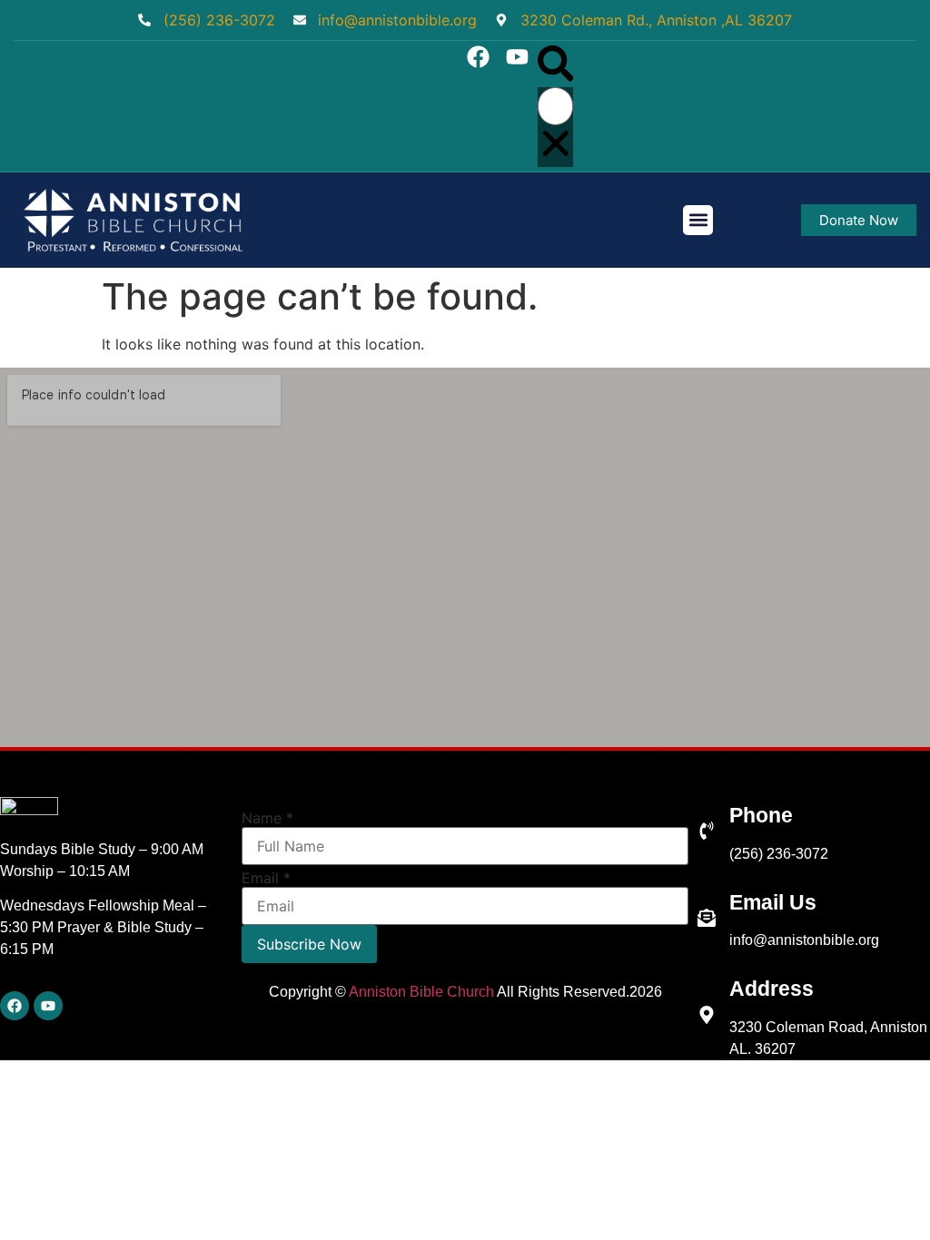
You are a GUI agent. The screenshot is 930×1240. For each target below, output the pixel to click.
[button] (556, 66)
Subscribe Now (309, 944)
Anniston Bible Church (421, 991)
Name (267, 818)
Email (266, 878)
